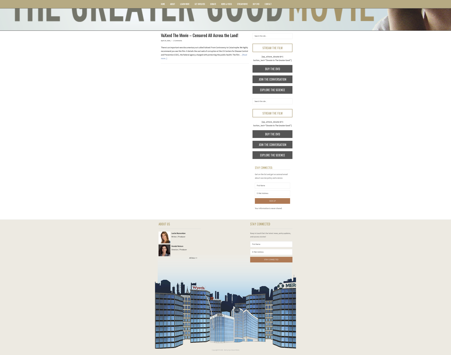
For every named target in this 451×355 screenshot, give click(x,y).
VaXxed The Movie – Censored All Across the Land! (199, 35)
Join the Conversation (272, 79)
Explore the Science (272, 90)
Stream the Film (272, 48)
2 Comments (177, 41)
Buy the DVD (272, 69)
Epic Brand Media (233, 350)
